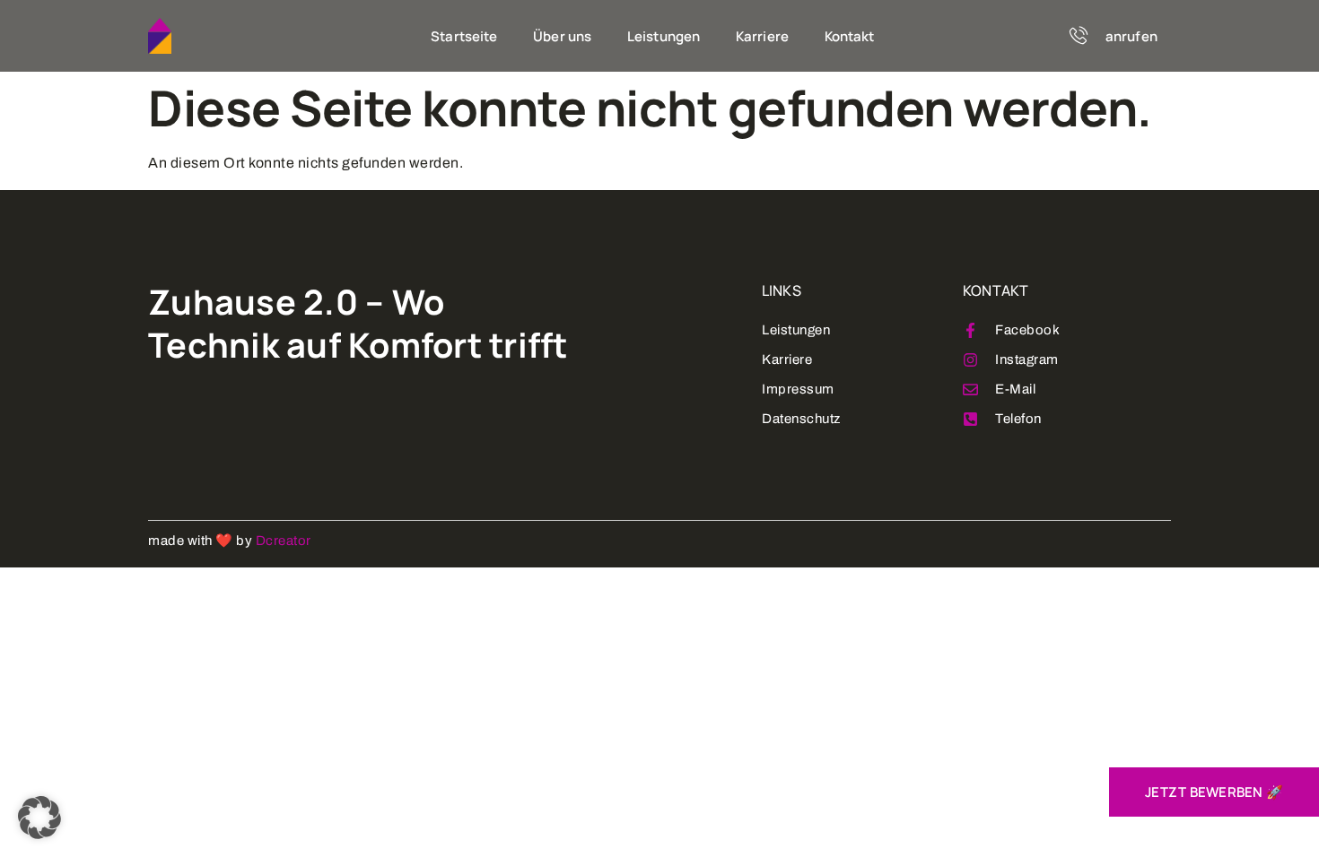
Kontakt (850, 36)
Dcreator (283, 540)
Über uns (562, 36)
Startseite (464, 36)
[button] (39, 817)
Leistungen (663, 36)
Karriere (762, 36)
